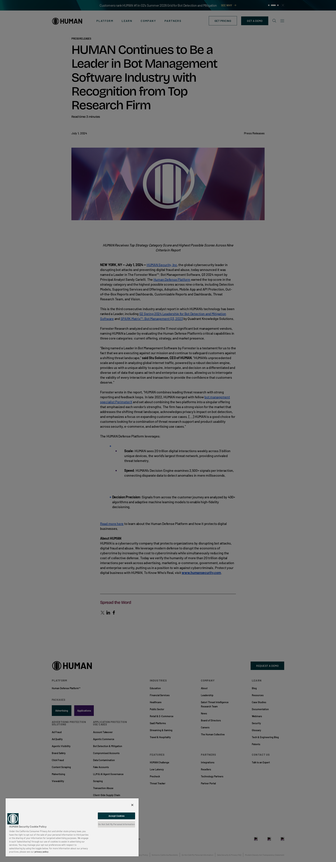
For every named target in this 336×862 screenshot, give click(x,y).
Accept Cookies (116, 815)
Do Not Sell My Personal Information (116, 824)
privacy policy (41, 851)
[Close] (132, 805)
